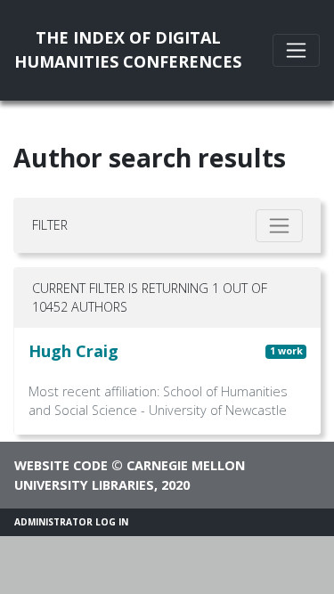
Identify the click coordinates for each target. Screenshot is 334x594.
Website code (61, 465)
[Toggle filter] (279, 225)
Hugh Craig (73, 351)
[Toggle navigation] (296, 50)
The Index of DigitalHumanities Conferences (127, 49)
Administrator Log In (71, 522)
